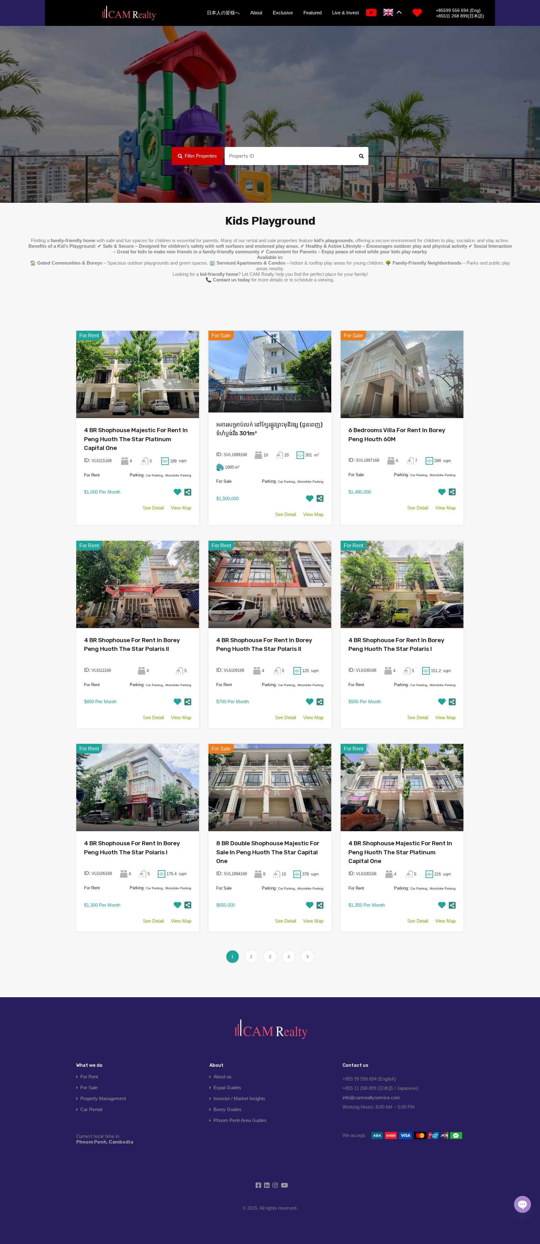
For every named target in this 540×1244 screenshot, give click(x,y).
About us (222, 1076)
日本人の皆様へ (223, 12)
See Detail (153, 507)
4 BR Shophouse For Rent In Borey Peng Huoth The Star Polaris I (396, 645)
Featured (312, 12)
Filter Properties (201, 156)
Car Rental (91, 1109)
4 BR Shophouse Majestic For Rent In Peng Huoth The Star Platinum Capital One (136, 439)
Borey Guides (227, 1109)
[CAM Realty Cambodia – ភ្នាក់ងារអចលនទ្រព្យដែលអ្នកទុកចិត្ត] (129, 13)
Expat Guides (227, 1087)
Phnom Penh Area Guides (240, 1120)
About (256, 12)
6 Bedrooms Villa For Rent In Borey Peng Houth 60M (396, 435)
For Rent (89, 1076)
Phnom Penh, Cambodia (104, 1139)
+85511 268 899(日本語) (460, 15)
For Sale (89, 1087)
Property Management (103, 1098)
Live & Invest (345, 12)
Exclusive (283, 12)
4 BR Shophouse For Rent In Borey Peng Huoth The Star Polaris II (132, 645)
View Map (181, 507)
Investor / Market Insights (239, 1098)
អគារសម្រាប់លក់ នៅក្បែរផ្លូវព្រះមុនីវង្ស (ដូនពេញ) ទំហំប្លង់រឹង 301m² (269, 429)
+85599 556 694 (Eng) (458, 10)
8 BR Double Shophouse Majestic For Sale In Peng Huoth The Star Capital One (267, 852)
